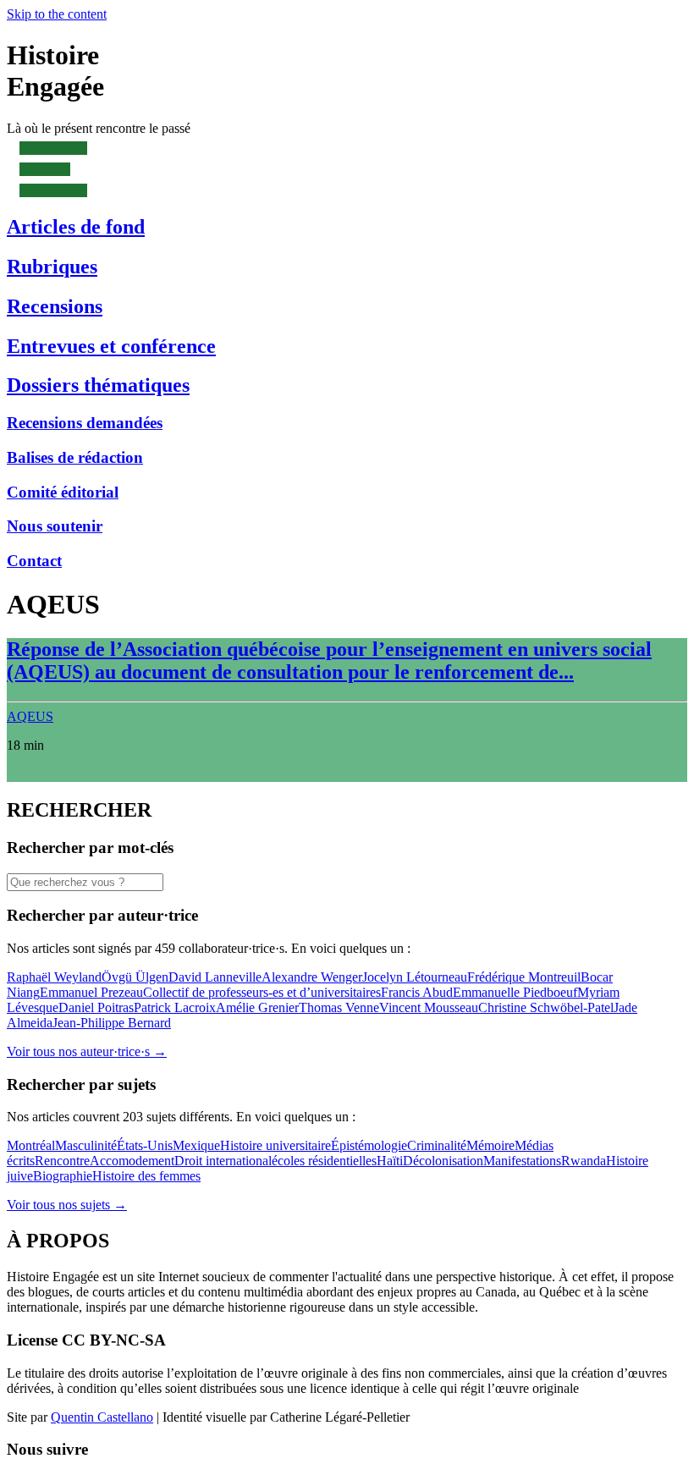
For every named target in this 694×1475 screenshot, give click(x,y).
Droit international (223, 1160)
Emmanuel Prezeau (91, 992)
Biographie (62, 1176)
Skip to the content (57, 14)
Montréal (31, 1145)
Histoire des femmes (146, 1176)
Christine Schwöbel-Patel (546, 1007)
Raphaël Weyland (54, 977)
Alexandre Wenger (312, 977)
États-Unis (145, 1145)
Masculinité (86, 1145)
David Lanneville (215, 977)
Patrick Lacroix (175, 1007)
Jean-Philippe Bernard (111, 1022)
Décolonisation (443, 1160)
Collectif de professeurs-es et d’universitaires (262, 992)
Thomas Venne (339, 1007)
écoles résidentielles (324, 1160)
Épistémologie (369, 1145)
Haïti (390, 1160)
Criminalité (436, 1145)
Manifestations (522, 1160)
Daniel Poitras (96, 1007)
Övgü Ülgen (135, 977)
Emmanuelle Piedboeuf (515, 992)
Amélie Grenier (257, 1007)
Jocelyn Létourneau (414, 977)
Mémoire (490, 1145)
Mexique (196, 1145)
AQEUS (30, 716)
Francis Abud (417, 992)
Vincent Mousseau (428, 1007)
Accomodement (132, 1160)
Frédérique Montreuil (524, 977)
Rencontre (62, 1160)
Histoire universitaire (275, 1145)
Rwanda (583, 1160)
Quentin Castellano (102, 1417)
